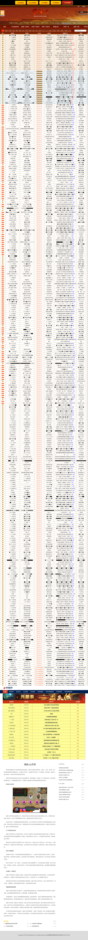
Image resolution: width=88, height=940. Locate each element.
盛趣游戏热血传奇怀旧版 (11, 923)
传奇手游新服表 (50, 691)
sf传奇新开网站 (9, 926)
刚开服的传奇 (35, 926)
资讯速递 (33, 691)
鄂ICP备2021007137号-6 (63, 935)
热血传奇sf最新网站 (37, 923)
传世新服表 (59, 691)
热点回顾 (25, 691)
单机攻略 (11, 691)
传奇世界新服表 (68, 691)
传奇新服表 (40, 691)
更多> (54, 921)
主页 (5, 691)
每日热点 (18, 691)
